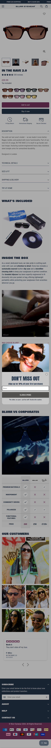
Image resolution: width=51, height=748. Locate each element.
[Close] (46, 374)
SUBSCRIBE (25, 394)
